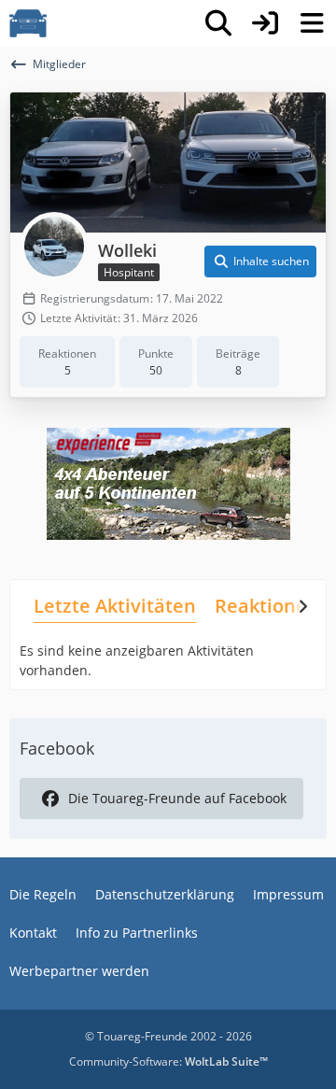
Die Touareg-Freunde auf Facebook (177, 798)
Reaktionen (267, 605)
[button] (260, 261)
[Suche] (218, 23)
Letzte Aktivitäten (115, 605)
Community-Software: (168, 1061)
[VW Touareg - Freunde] (28, 23)
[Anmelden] (265, 23)
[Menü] (311, 23)
